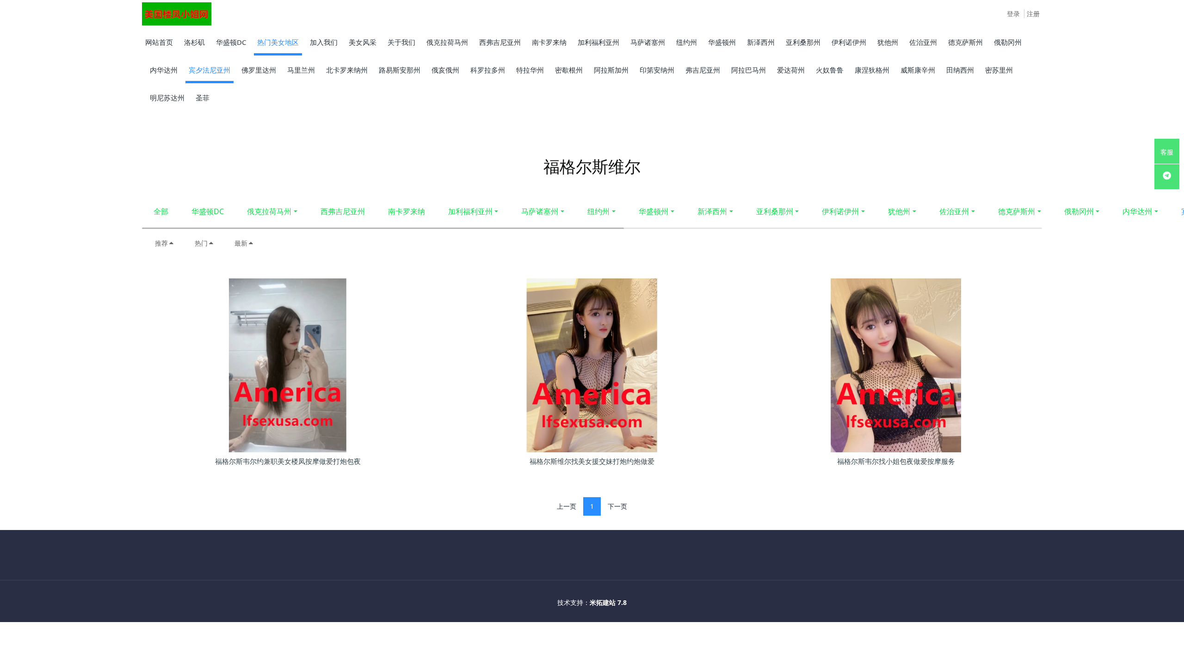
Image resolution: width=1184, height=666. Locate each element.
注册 (1033, 13)
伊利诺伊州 (840, 211)
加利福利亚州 (470, 211)
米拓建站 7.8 (608, 602)
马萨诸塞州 (539, 211)
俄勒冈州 (1079, 211)
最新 (240, 243)
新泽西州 (712, 211)
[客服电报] (1166, 176)
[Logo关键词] (176, 14)
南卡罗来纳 (406, 211)
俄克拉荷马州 (269, 211)
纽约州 (598, 211)
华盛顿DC (207, 211)
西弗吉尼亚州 (343, 211)
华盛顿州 (653, 211)
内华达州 (1137, 211)
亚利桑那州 (774, 211)
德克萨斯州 (1016, 211)
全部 (161, 211)
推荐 (161, 243)
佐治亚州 (954, 211)
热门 (201, 243)
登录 (1013, 13)
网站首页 (159, 42)
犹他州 (899, 211)
